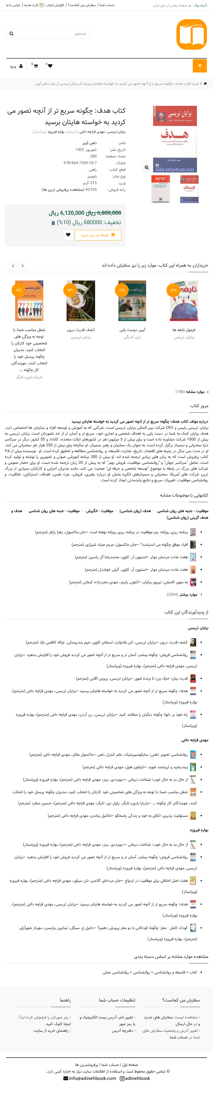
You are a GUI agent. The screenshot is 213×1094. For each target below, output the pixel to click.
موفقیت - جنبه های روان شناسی (182, 511)
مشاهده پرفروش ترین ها (63, 189)
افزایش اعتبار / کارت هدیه (44, 5)
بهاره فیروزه (56, 132)
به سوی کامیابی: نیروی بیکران (165, 582)
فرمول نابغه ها (184, 330)
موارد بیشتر (188, 594)
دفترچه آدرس (122, 1030)
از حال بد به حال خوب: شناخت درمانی (158, 779)
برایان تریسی (116, 132)
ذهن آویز (89, 143)
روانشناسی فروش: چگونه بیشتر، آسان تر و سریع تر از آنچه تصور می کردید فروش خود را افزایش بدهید (108, 655)
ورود (13, 66)
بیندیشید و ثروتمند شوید (168, 767)
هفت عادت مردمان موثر (169, 557)
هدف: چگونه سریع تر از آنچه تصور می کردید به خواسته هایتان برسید (134, 691)
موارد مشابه (195, 392)
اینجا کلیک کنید (58, 1024)
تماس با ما (13, 5)
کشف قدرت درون (81, 330)
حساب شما (107, 5)
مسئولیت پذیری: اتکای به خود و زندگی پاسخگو (152, 815)
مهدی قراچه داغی (92, 132)
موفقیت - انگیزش (99, 511)
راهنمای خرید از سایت (51, 1030)
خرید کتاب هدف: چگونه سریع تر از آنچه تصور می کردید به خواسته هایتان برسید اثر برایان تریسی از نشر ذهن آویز (117, 84)
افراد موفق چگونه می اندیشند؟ (164, 544)
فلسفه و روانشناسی (169, 972)
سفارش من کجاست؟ (82, 5)
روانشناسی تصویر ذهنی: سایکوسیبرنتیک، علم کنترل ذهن (143, 754)
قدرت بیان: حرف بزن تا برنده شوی (162, 678)
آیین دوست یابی (132, 330)
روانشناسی (141, 972)
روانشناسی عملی (116, 972)
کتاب (193, 972)
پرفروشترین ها (86, 1065)
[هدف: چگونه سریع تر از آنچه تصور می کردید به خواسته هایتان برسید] (146, 167)
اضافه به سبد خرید (95, 235)
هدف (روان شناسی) (135, 511)
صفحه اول (130, 1065)
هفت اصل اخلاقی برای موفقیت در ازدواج (157, 880)
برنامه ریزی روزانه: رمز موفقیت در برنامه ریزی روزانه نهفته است (139, 532)
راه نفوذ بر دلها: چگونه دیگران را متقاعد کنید (154, 714)
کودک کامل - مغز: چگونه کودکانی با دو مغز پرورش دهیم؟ (143, 928)
